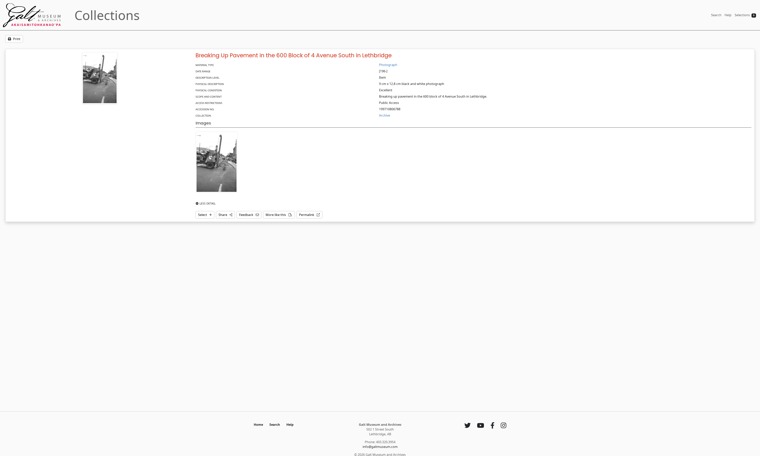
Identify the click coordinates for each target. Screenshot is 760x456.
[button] (225, 215)
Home (258, 424)
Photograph (388, 65)
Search (716, 15)
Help (728, 15)
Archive (384, 115)
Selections (744, 15)
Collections (107, 15)
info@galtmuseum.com (380, 447)
